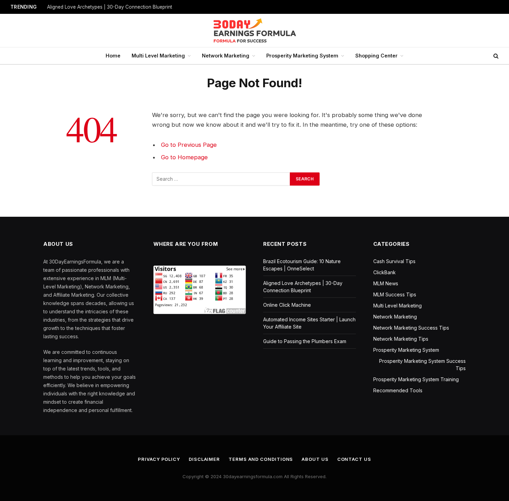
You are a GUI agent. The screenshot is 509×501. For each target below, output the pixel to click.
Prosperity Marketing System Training (416, 379)
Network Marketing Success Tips (411, 328)
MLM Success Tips (394, 294)
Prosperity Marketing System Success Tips (422, 364)
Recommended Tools (397, 390)
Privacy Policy (159, 459)
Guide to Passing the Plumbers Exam (304, 341)
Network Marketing (225, 56)
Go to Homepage (184, 157)
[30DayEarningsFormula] (254, 30)
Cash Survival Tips (394, 261)
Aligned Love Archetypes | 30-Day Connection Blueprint (109, 7)
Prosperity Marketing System (302, 56)
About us (315, 459)
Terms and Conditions (261, 459)
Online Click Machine (287, 305)
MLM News (385, 283)
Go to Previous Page (189, 144)
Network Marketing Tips (400, 339)
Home (113, 56)
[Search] (495, 56)
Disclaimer (204, 459)
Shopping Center (376, 56)
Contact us (354, 459)
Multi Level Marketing (158, 56)
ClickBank (384, 272)
